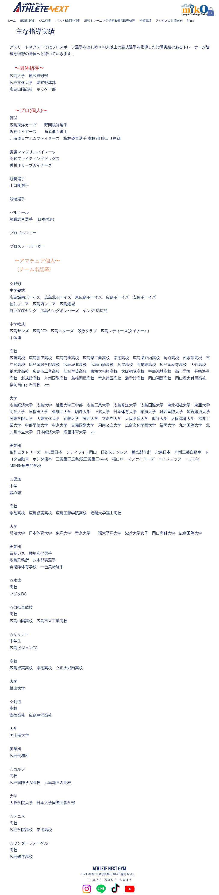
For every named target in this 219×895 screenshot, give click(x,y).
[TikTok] (115, 889)
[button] (210, 11)
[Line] (101, 889)
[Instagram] (86, 889)
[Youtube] (129, 889)
